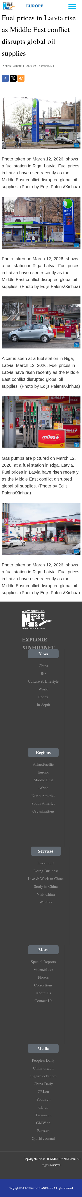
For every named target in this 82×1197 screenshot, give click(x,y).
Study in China (46, 886)
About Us (43, 992)
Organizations (43, 811)
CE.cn (43, 1107)
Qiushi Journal (43, 1138)
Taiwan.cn (43, 1114)
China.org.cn (43, 1068)
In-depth (43, 704)
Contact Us (43, 1000)
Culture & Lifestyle (43, 681)
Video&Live (43, 969)
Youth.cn (43, 1099)
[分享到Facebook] (5, 78)
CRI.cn (43, 1091)
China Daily (43, 1083)
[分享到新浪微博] (20, 78)
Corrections (43, 985)
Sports (43, 696)
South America (43, 803)
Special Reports (43, 961)
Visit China (46, 894)
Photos (43, 977)
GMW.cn (43, 1122)
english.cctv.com (43, 1075)
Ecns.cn (43, 1130)
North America (43, 795)
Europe (43, 772)
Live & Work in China (46, 878)
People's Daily (43, 1060)
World (43, 689)
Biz (43, 673)
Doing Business (45, 870)
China (43, 665)
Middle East (43, 779)
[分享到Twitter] (13, 78)
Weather (45, 901)
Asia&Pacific (43, 764)
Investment (45, 862)
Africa (43, 787)
